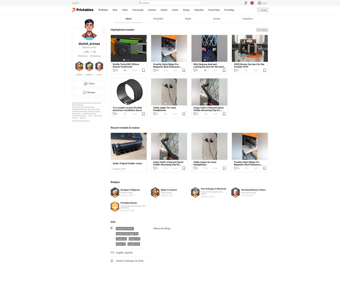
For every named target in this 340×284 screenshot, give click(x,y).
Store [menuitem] (115, 10)
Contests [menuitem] (152, 10)
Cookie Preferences (89, 113)
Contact (74, 118)
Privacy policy (76, 113)
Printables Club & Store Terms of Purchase (86, 109)
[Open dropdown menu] (103, 31)
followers (83, 56)
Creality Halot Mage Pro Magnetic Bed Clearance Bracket (166, 65)
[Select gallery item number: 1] (124, 59)
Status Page (98, 115)
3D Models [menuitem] (103, 10)
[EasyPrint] (246, 3)
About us (83, 118)
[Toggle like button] (114, 70)
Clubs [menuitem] (125, 10)
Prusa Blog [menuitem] (229, 10)
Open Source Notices (79, 115)
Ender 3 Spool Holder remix (127, 163)
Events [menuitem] (175, 10)
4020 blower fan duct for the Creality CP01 (249, 65)
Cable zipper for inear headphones (164, 108)
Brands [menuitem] (164, 10)
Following (95, 56)
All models (262, 30)
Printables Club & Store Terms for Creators (86, 111)
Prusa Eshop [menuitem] (214, 10)
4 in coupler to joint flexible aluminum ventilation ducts (127, 108)
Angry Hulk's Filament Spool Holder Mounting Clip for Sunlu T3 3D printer (209, 108)
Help (89, 115)
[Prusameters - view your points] (252, 3)
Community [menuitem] (137, 10)
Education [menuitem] (199, 10)
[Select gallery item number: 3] (128, 59)
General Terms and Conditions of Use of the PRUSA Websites (86, 104)
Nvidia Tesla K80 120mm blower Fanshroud (126, 65)
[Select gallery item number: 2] (126, 59)
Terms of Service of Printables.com (83, 107)
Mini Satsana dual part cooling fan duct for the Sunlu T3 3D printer (209, 65)
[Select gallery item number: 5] (132, 59)
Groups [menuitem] (186, 10)
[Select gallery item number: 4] (130, 59)
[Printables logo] (82, 10)
